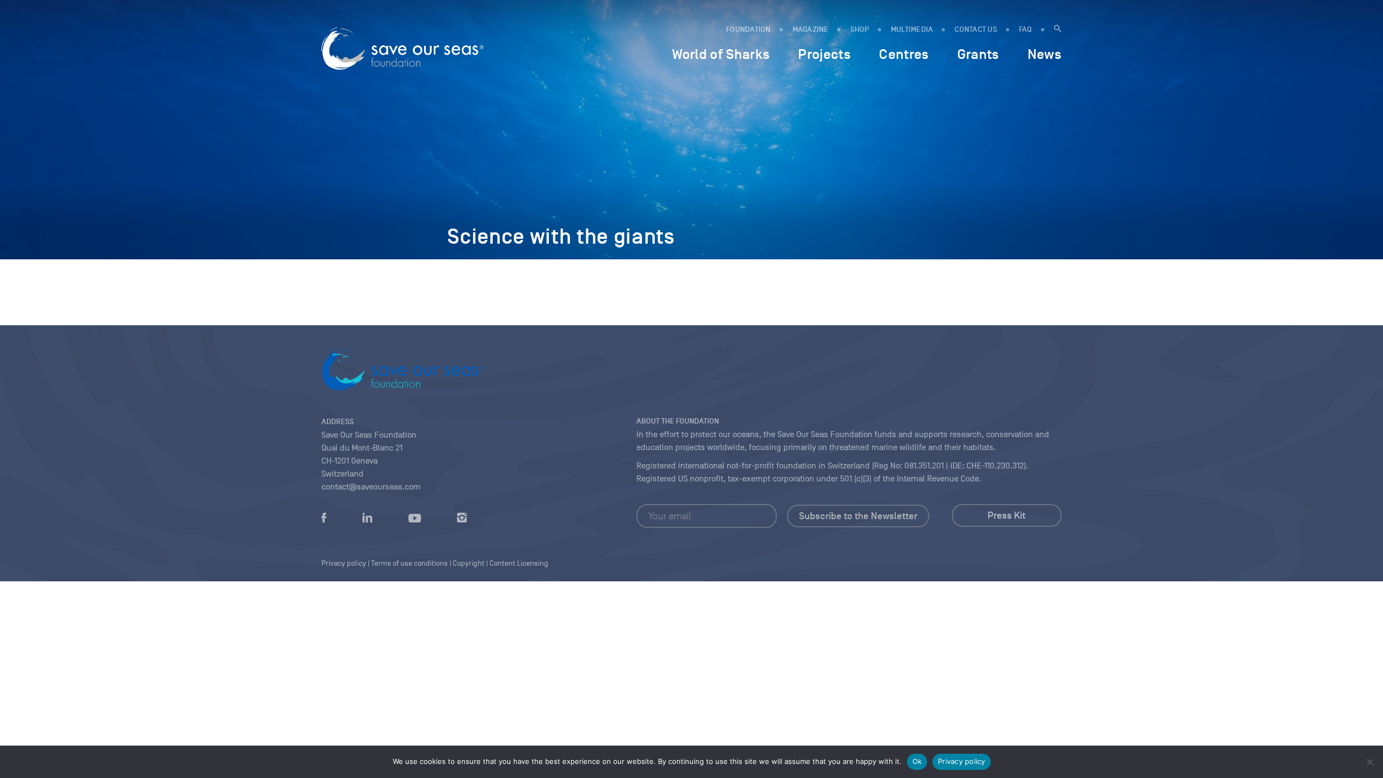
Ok (917, 761)
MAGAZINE (811, 29)
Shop (859, 29)
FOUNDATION (748, 29)
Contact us (976, 29)
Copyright (469, 563)
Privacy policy (961, 761)
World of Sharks (721, 54)
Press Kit (1006, 515)
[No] (1369, 761)
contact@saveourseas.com (371, 487)
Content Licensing (518, 563)
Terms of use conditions (409, 563)
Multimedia (912, 29)
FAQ (1025, 29)
